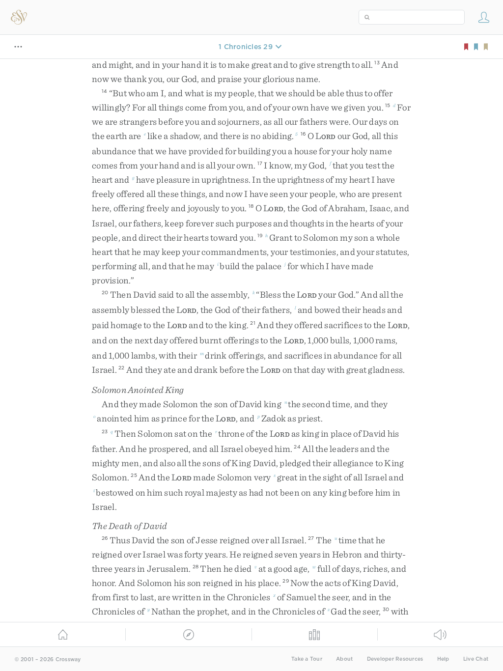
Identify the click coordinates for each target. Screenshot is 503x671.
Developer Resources (395, 659)
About (344, 659)
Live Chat (475, 659)
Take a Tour (306, 659)
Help (443, 659)
